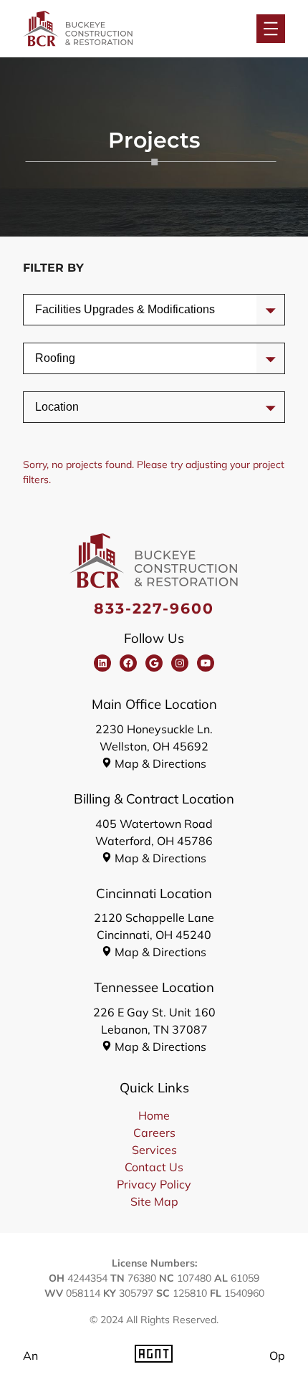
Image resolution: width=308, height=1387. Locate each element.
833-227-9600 (154, 608)
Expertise (59, 358)
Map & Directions (160, 763)
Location (57, 407)
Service (54, 309)
